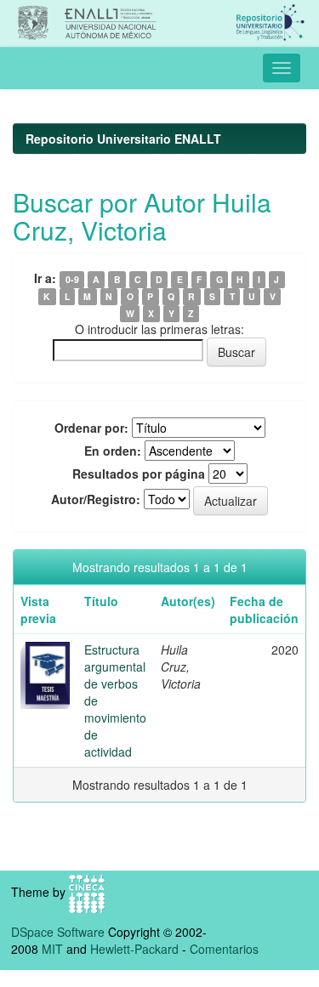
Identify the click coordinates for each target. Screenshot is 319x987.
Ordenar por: (91, 427)
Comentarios (224, 948)
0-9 (72, 279)
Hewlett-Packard (134, 948)
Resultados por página (138, 473)
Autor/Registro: (95, 499)
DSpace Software (58, 931)
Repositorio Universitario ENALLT (123, 138)
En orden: (112, 450)
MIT (52, 948)
